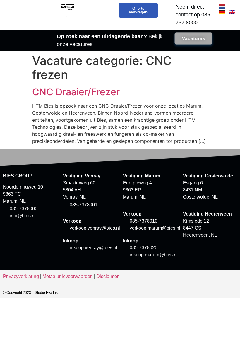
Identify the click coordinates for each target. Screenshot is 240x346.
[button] (66, 16)
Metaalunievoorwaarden (67, 276)
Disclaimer (107, 276)
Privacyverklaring (21, 276)
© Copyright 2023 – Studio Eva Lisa (31, 293)
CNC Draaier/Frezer (76, 92)
